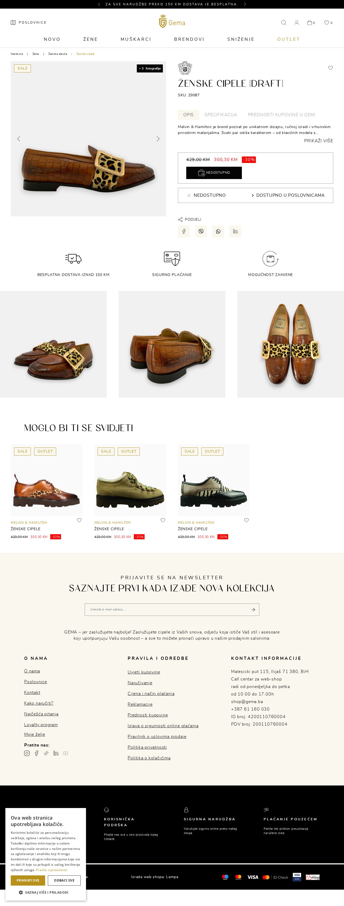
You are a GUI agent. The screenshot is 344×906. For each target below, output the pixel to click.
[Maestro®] (238, 877)
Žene (90, 39)
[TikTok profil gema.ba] (46, 753)
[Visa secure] (297, 877)
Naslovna (17, 54)
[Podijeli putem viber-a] (201, 231)
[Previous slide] (19, 138)
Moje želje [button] (34, 734)
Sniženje (241, 39)
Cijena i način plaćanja (151, 694)
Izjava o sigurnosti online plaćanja (163, 726)
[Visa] (252, 877)
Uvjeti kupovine (144, 672)
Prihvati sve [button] (28, 880)
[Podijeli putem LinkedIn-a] (235, 231)
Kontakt (32, 692)
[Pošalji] (253, 609)
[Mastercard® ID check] (275, 877)
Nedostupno (217, 172)
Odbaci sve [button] (64, 880)
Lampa (172, 877)
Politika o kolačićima (149, 758)
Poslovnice (35, 682)
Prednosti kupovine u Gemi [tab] (282, 115)
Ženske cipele (86, 54)
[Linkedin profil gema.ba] (56, 753)
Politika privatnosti (147, 747)
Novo (52, 39)
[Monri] (313, 877)
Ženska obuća (57, 54)
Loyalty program (41, 725)
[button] (101, 4)
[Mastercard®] (225, 877)
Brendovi (189, 39)
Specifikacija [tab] (221, 115)
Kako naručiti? (38, 703)
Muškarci (136, 39)
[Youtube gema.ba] (65, 753)
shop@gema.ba (247, 702)
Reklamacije (140, 704)
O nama (32, 671)
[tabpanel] (255, 134)
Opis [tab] (188, 115)
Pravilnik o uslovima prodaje (157, 736)
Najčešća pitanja (41, 714)
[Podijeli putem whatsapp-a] (218, 231)
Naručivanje (140, 683)
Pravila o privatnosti (51, 870)
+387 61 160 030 (250, 709)
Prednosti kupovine (148, 715)
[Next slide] (157, 138)
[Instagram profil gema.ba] (27, 753)
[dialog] (45, 854)
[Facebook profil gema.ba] (36, 753)
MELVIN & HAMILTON (29, 522)
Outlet (288, 39)
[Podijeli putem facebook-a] (184, 231)
